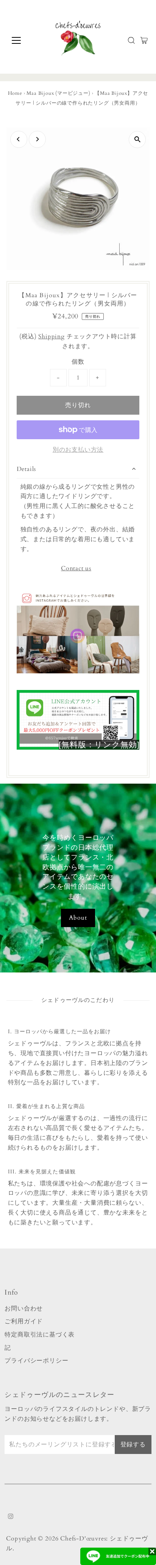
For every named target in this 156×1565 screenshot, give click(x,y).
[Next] (37, 139)
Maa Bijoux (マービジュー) (58, 93)
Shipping (51, 336)
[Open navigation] (23, 40)
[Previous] (18, 139)
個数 (78, 362)
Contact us (76, 568)
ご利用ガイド (24, 1321)
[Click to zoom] (137, 139)
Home (15, 93)
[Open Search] (131, 40)
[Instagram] (10, 1517)
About (78, 918)
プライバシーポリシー (36, 1361)
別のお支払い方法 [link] (78, 450)
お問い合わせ (24, 1308)
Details (26, 469)
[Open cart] (144, 40)
